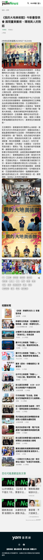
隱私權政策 (18, 549)
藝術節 (22, 277)
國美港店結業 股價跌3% (8, 511)
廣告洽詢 (26, 549)
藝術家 (29, 277)
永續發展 (5, 288)
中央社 (4, 30)
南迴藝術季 (17, 285)
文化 (17, 281)
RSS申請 (34, 3)
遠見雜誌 (24, 288)
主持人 (11, 281)
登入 (39, 3)
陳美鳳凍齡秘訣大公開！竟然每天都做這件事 (34, 490)
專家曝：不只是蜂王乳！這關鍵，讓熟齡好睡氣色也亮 (34, 511)
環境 (30, 285)
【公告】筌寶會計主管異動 (20, 490)
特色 (4, 285)
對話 (24, 285)
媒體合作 (33, 549)
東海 (33, 281)
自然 (23, 281)
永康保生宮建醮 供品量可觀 (21, 511)
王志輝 (8, 277)
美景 (9, 285)
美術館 (15, 277)
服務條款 (10, 549)
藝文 (12, 288)
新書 (28, 281)
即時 (7, 10)
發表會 (4, 281)
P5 (3, 277)
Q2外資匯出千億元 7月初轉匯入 (8, 490)
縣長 (17, 288)
